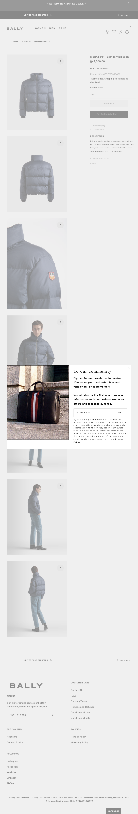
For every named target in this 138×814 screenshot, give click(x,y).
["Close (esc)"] (129, 367)
